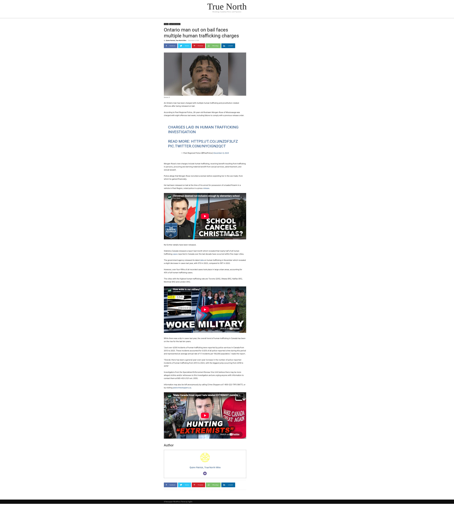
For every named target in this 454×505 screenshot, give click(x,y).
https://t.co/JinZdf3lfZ (214, 141)
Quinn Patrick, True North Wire (176, 40)
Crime (166, 24)
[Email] (205, 473)
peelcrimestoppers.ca (182, 387)
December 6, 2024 (221, 153)
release (206, 188)
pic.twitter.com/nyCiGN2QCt (197, 146)
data (202, 260)
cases (175, 254)
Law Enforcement (175, 24)
